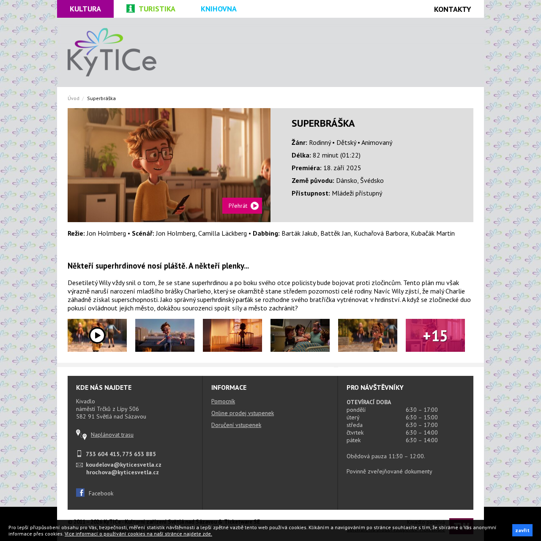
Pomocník (223, 401)
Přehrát (238, 205)
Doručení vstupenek (236, 425)
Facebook (101, 493)
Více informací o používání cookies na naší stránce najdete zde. (138, 533)
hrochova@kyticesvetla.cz (122, 472)
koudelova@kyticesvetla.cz (123, 464)
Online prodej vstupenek (242, 413)
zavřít (522, 530)
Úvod (73, 98)
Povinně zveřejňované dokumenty (389, 471)
